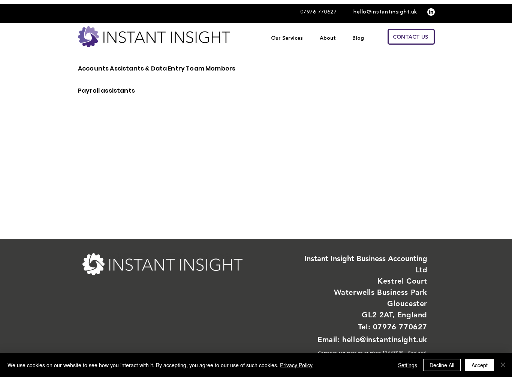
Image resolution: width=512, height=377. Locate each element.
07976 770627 (400, 326)
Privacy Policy (296, 365)
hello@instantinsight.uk (384, 339)
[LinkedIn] (431, 12)
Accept (480, 365)
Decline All (442, 365)
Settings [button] (407, 365)
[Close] (503, 365)
